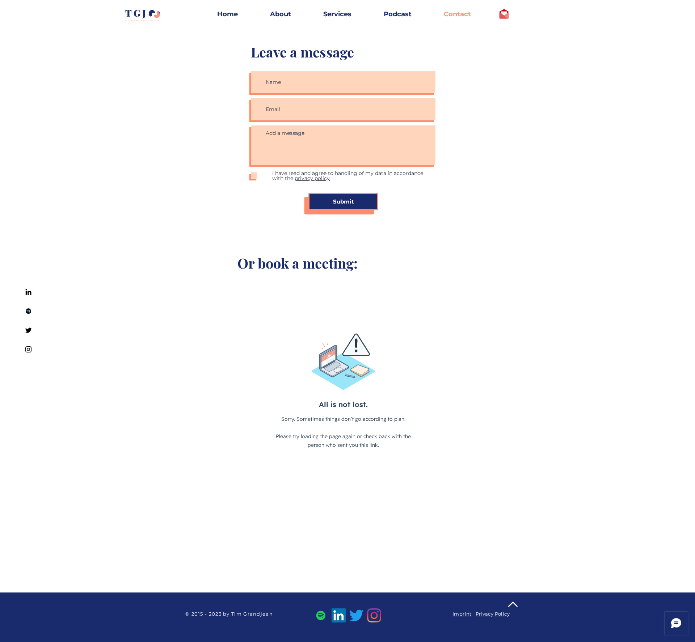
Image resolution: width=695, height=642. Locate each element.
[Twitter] (28, 330)
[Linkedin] (28, 292)
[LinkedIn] (339, 615)
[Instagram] (28, 349)
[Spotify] (28, 311)
